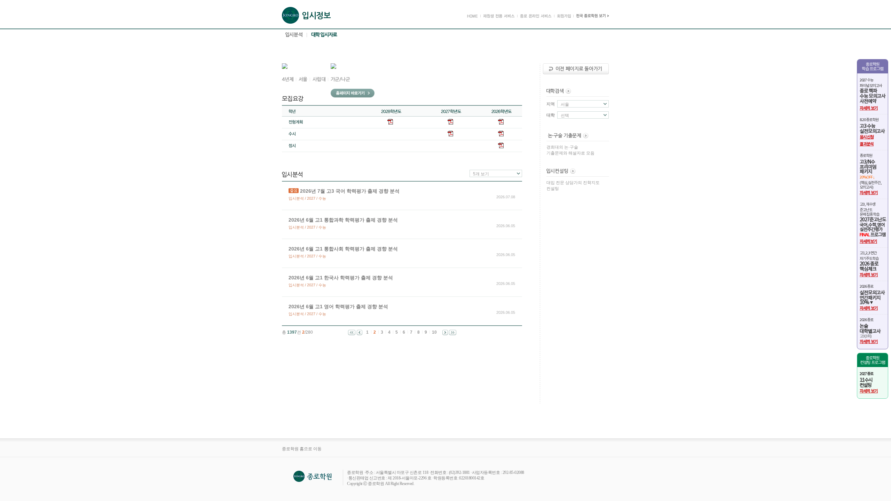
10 (434, 332)
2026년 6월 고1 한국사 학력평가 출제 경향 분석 (341, 277)
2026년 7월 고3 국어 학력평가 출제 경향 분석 (350, 191)
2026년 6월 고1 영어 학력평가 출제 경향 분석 (338, 306)
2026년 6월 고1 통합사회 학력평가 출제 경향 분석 (343, 249)
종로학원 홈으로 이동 (302, 448)
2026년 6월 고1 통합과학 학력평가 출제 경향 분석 (343, 220)
